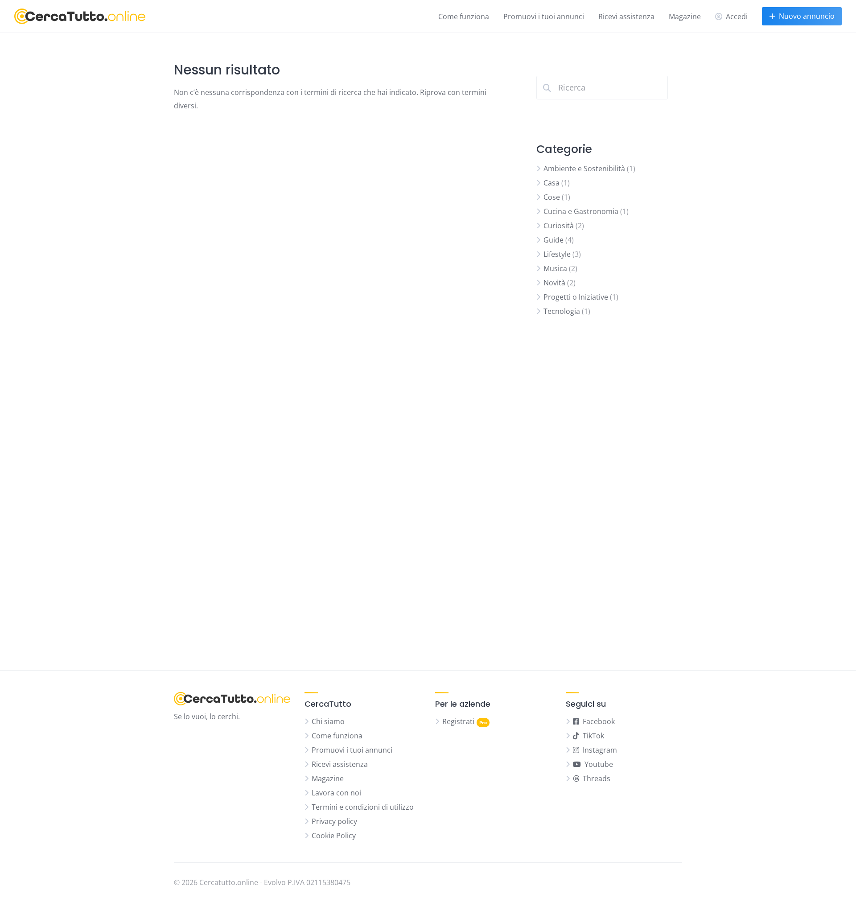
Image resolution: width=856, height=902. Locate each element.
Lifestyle (557, 254)
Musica (555, 268)
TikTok (593, 736)
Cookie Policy (334, 835)
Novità (554, 283)
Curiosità (558, 226)
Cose (551, 197)
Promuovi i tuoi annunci (543, 16)
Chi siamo (328, 721)
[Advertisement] (602, 493)
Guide (553, 240)
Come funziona (463, 16)
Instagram (600, 750)
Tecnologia (561, 311)
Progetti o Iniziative (575, 297)
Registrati (458, 721)
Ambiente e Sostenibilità (584, 168)
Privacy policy (334, 821)
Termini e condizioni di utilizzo (363, 807)
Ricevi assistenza (626, 16)
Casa (551, 183)
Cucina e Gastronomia (580, 211)
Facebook (599, 721)
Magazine (685, 16)
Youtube (598, 764)
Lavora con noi (336, 793)
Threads (596, 778)
